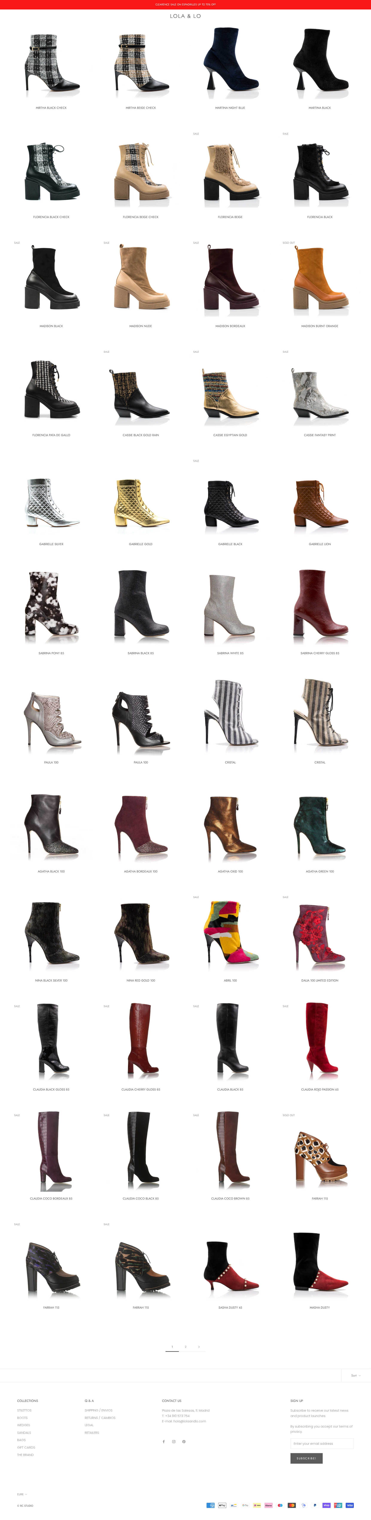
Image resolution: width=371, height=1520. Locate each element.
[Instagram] (173, 1441)
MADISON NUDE (140, 326)
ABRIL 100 (230, 980)
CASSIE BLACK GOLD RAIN (141, 435)
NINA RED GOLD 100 (141, 980)
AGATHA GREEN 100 (320, 871)
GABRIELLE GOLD (140, 544)
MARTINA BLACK (320, 108)
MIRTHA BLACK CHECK (51, 108)
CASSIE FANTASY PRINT (320, 435)
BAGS (223, 26)
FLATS (206, 26)
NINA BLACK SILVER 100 (51, 980)
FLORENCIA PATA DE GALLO (51, 435)
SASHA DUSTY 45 (230, 1307)
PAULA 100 (51, 762)
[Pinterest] (184, 1441)
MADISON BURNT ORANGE (319, 326)
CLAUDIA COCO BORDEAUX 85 (51, 1198)
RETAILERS (92, 1432)
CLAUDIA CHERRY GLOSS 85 (141, 1089)
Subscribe (324, 1503)
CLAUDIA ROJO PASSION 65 (320, 1089)
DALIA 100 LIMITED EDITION (319, 980)
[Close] (360, 1437)
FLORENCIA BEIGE (230, 217)
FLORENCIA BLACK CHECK (51, 217)
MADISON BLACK (51, 326)
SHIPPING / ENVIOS (99, 1410)
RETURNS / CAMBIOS (100, 1417)
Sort (354, 1375)
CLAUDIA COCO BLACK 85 (141, 1198)
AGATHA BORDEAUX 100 (140, 871)
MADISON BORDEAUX (230, 326)
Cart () (355, 16)
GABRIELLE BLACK (230, 544)
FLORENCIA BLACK (320, 217)
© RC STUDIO (25, 1506)
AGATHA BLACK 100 (51, 871)
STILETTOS (24, 1410)
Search (339, 16)
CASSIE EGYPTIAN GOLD (230, 435)
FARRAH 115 (320, 1198)
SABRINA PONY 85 (51, 653)
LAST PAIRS (244, 26)
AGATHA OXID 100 (230, 871)
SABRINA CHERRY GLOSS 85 (320, 653)
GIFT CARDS (26, 1447)
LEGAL (89, 1425)
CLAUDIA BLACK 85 (230, 1089)
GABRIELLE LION (320, 544)
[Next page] (199, 1347)
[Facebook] (163, 1441)
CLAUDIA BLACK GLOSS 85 (51, 1089)
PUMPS (124, 26)
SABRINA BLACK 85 (141, 653)
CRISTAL (230, 762)
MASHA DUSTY (320, 1307)
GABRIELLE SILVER (51, 544)
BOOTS (143, 26)
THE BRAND (25, 1454)
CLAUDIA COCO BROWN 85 (230, 1198)
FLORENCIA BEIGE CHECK (140, 217)
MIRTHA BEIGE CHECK (141, 108)
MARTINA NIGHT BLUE (230, 108)
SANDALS (186, 26)
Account (324, 16)
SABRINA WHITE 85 (230, 653)
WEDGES (163, 26)
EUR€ (14, 16)
